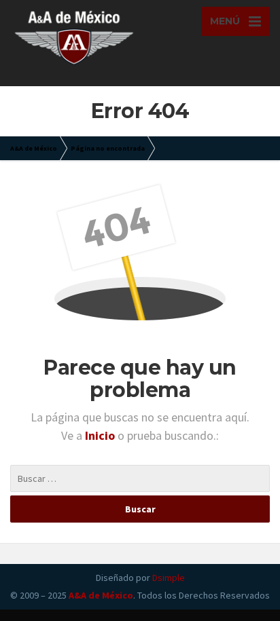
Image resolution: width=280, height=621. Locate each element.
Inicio (101, 435)
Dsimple (168, 577)
